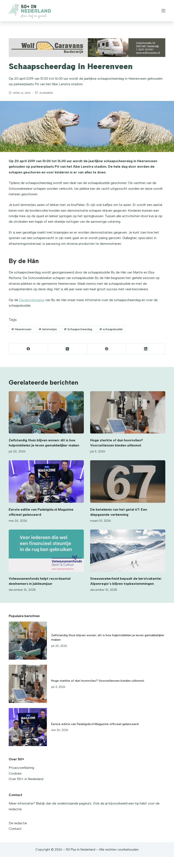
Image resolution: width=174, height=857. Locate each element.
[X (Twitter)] (67, 348)
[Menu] (163, 11)
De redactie (18, 823)
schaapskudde (111, 329)
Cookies (15, 773)
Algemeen (46, 92)
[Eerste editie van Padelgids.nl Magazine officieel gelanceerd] (46, 481)
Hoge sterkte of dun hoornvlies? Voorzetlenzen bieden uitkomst (97, 681)
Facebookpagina (31, 300)
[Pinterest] (106, 348)
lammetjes (48, 329)
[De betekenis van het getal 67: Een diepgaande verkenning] (127, 481)
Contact (15, 829)
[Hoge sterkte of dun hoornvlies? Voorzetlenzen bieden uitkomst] (127, 412)
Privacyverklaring (21, 768)
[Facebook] (28, 348)
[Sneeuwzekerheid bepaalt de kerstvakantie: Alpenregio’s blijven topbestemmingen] (127, 551)
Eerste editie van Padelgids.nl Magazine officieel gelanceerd (95, 724)
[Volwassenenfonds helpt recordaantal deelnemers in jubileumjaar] (46, 551)
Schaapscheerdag (78, 329)
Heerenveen (21, 329)
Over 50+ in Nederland (26, 779)
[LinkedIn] (145, 348)
